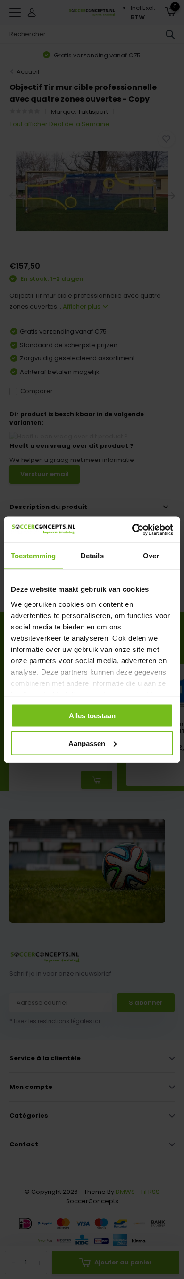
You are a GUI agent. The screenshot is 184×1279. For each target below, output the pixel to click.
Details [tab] (92, 556)
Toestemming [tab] (33, 556)
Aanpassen (86, 743)
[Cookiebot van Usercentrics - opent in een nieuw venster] (132, 530)
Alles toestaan (92, 716)
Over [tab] (151, 556)
